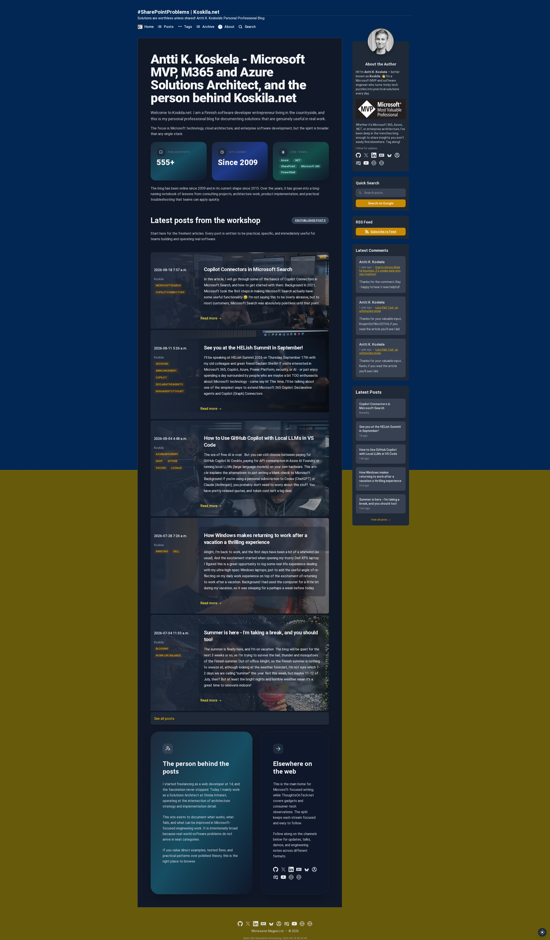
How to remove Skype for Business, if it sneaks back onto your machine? (379, 271)
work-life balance (168, 655)
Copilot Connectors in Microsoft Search (248, 269)
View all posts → (381, 519)
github (172, 461)
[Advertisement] (380, 595)
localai (176, 467)
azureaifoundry (167, 454)
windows (162, 551)
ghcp (159, 461)
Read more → (211, 318)
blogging (162, 648)
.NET (297, 160)
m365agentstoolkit (170, 391)
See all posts (164, 719)
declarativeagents (169, 384)
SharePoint (288, 166)
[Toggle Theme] (542, 932)
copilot (161, 377)
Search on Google (380, 203)
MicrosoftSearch (168, 285)
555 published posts (310, 220)
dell (176, 551)
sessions (162, 363)
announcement (166, 370)
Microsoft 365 (310, 166)
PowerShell (288, 172)
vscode (161, 467)
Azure (284, 160)
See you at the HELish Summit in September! (253, 348)
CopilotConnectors (170, 292)
